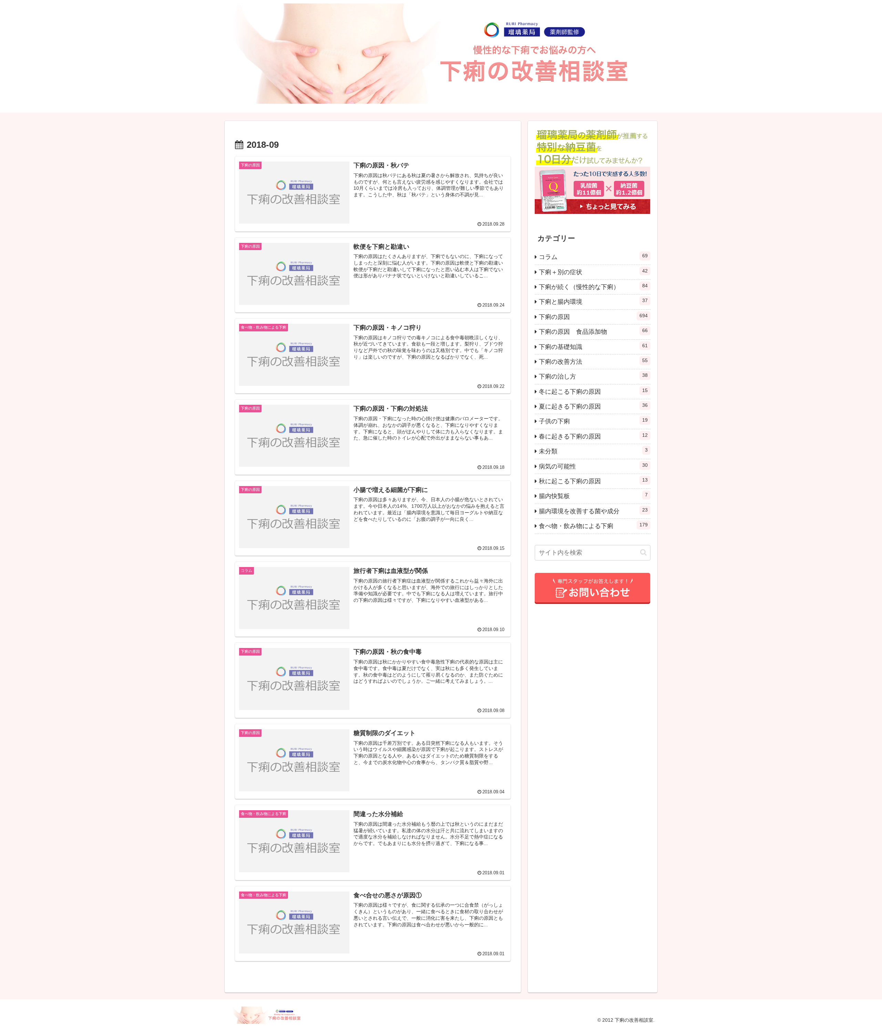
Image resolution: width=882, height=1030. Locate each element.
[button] (643, 552)
